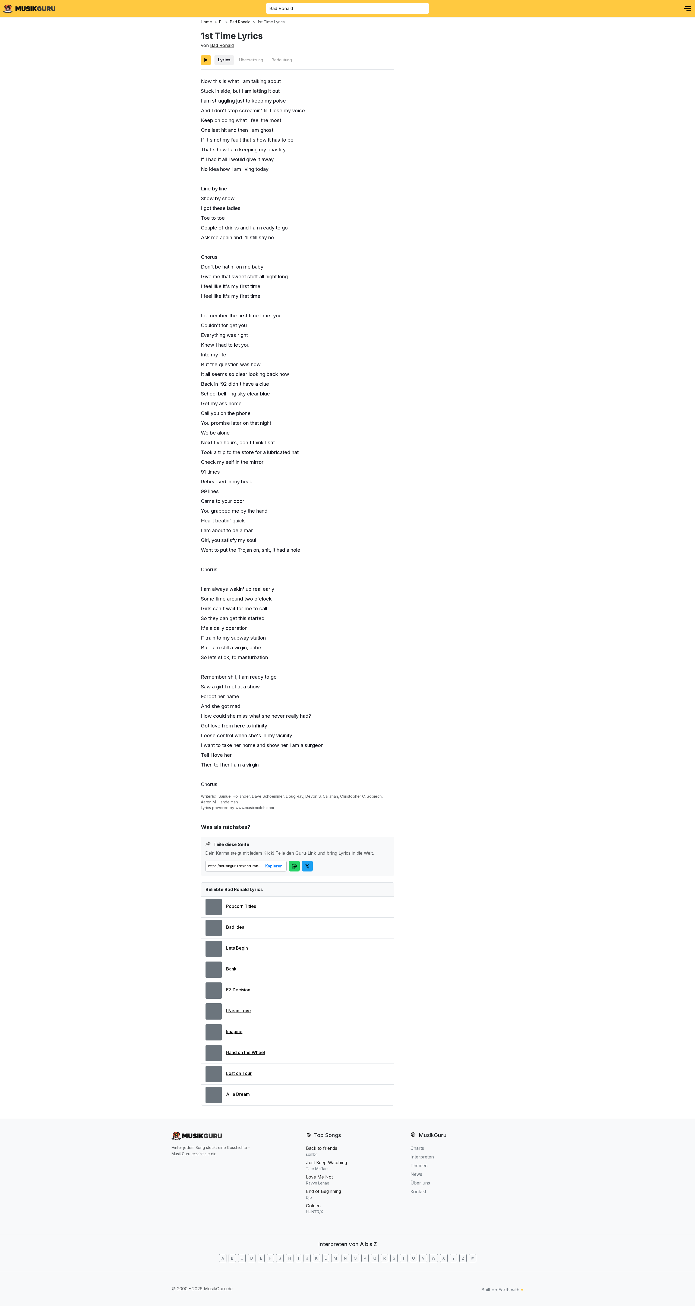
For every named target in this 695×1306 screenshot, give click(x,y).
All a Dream (238, 1094)
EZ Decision (238, 989)
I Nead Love (238, 1010)
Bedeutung (281, 59)
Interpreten (422, 1157)
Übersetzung (251, 59)
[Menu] (687, 8)
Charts (417, 1148)
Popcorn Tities (241, 906)
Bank (231, 969)
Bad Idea (235, 927)
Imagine (234, 1031)
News (416, 1174)
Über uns (420, 1183)
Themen (419, 1165)
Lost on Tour (239, 1073)
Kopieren (274, 866)
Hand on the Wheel (245, 1052)
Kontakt (418, 1191)
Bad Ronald (222, 45)
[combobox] (347, 8)
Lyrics (224, 59)
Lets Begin (237, 948)
